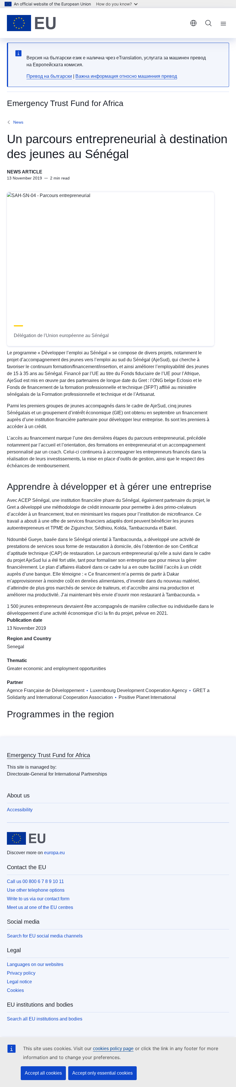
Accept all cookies (43, 1073)
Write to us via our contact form (38, 898)
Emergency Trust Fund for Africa (48, 755)
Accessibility (20, 809)
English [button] (193, 23)
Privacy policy (21, 973)
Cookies (15, 990)
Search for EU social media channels (45, 935)
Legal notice (19, 981)
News (18, 122)
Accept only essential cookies (102, 1073)
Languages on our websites (35, 964)
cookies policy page (113, 1048)
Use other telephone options (35, 890)
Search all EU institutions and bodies (44, 1018)
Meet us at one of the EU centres (40, 907)
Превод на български (49, 76)
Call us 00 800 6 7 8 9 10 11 (35, 881)
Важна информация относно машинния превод (126, 76)
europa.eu (54, 852)
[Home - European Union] (31, 23)
